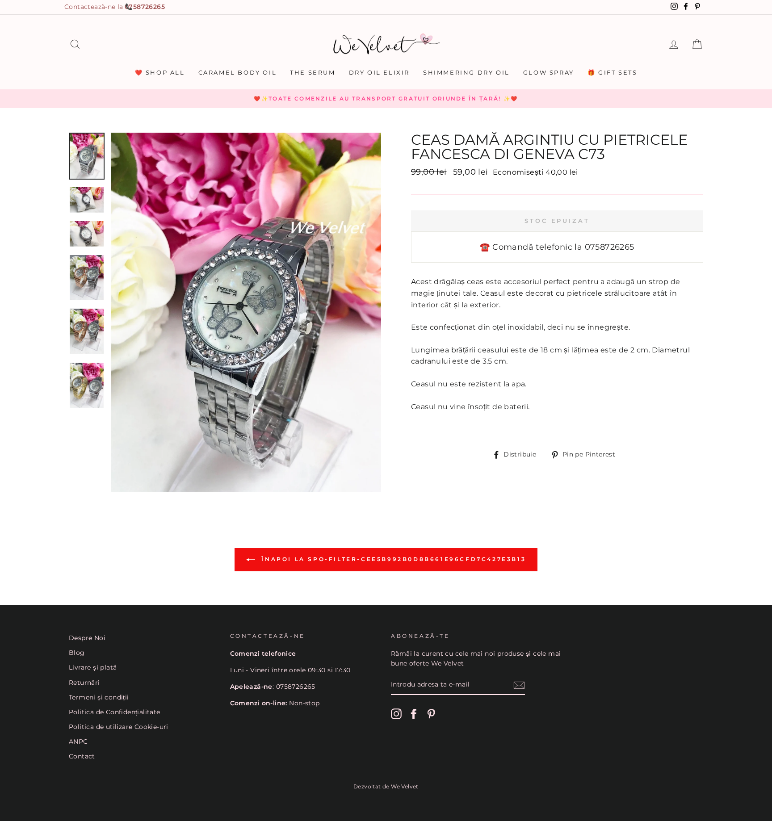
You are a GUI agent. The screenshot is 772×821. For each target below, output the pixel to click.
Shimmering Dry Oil (466, 72)
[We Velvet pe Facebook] (413, 713)
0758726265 (145, 6)
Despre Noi (87, 637)
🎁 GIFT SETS (612, 72)
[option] (386, 99)
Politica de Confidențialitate (114, 712)
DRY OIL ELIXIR (379, 72)
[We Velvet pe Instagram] (396, 713)
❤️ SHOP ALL (160, 72)
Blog (77, 652)
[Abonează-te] (519, 685)
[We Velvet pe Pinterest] (431, 713)
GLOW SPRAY (548, 72)
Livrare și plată (93, 667)
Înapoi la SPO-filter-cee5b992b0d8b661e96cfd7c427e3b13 (392, 559)
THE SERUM (312, 72)
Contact (82, 756)
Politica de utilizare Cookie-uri (118, 726)
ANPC (78, 741)
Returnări (84, 682)
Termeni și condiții (99, 697)
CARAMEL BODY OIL (237, 72)
